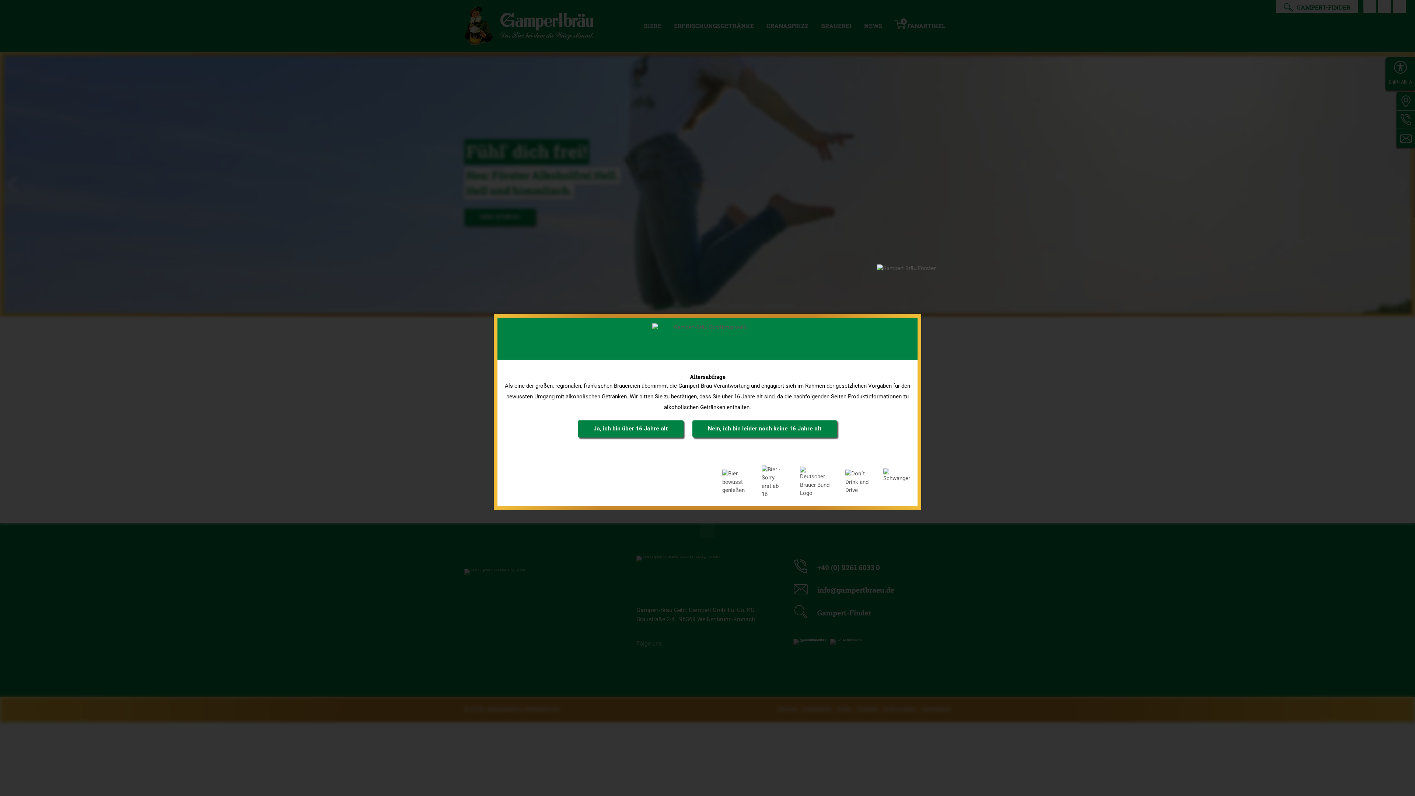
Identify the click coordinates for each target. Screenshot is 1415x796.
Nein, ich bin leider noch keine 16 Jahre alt (765, 428)
